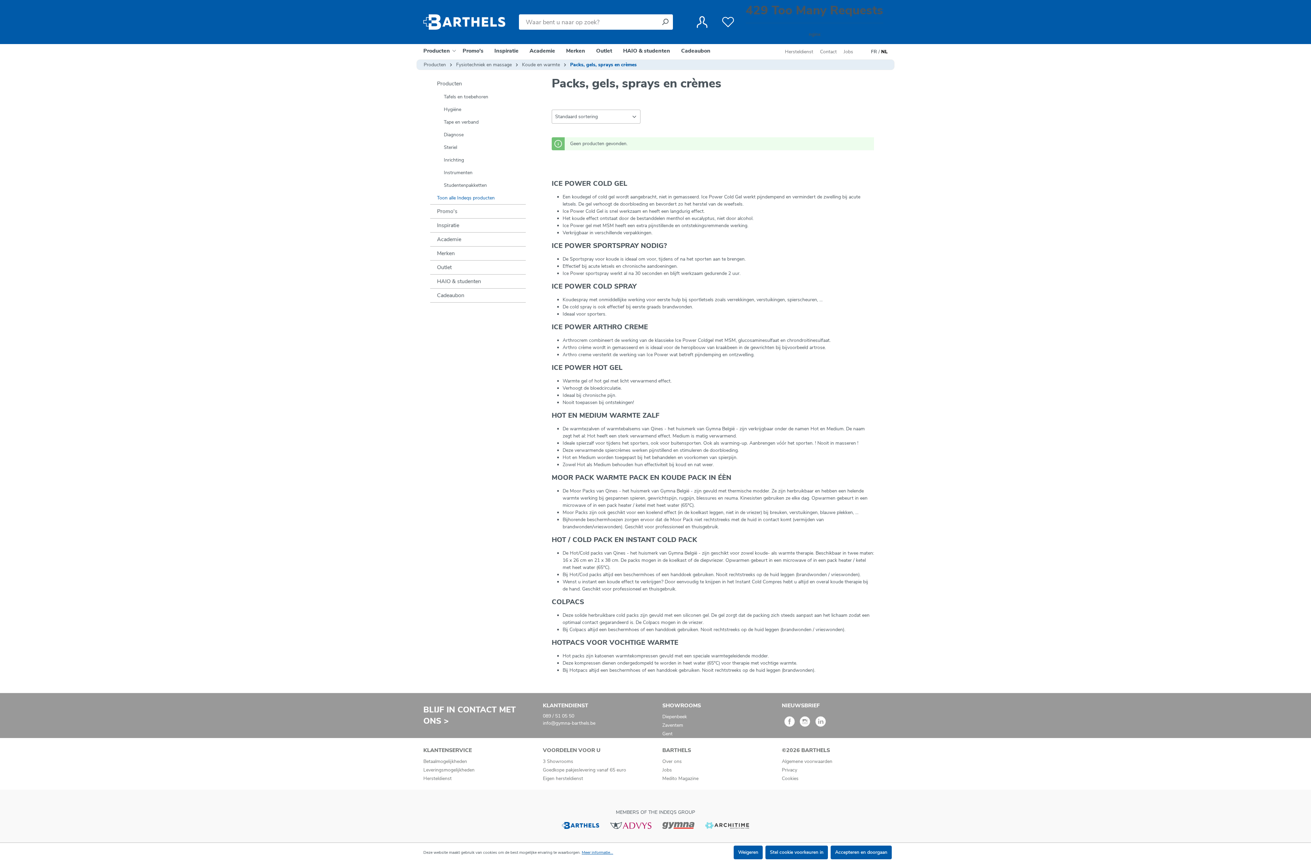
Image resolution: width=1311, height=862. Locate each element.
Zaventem (672, 725)
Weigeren (748, 852)
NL (884, 51)
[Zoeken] (665, 22)
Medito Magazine (680, 778)
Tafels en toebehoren (466, 97)
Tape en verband (461, 122)
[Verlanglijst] (728, 22)
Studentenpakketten (465, 185)
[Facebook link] (789, 724)
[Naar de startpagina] (464, 22)
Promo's (447, 211)
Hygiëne (452, 109)
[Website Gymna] (678, 825)
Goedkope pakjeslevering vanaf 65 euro (584, 770)
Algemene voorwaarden (807, 761)
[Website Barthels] (580, 825)
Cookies (790, 778)
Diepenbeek (674, 716)
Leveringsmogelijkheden (449, 770)
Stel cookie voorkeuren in (796, 852)
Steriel (450, 147)
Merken (446, 253)
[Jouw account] (702, 22)
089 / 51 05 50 (558, 716)
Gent (667, 734)
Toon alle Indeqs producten (466, 198)
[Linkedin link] (821, 724)
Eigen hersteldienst (563, 778)
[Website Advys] (630, 825)
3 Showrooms (558, 761)
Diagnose (454, 134)
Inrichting (454, 160)
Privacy (789, 770)
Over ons (672, 761)
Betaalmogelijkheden (445, 761)
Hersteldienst (799, 51)
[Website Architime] (727, 825)
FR (874, 51)
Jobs (848, 51)
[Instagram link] (805, 724)
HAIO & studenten (459, 281)
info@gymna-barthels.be (569, 723)
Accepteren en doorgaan (861, 852)
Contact (828, 51)
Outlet (444, 267)
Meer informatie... (597, 852)
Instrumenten (458, 172)
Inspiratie (448, 225)
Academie (449, 239)
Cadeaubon (450, 295)
